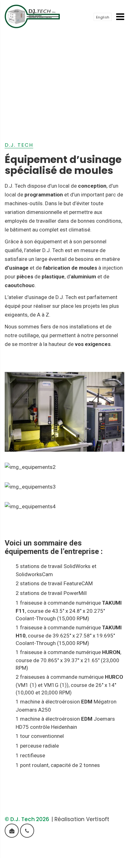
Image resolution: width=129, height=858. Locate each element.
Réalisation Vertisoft (81, 819)
